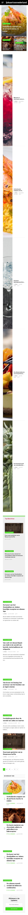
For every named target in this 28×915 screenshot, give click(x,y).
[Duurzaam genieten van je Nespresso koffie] (14, 528)
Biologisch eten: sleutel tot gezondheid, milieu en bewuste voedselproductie (14, 555)
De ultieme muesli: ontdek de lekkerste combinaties (14, 886)
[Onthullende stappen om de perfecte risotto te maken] (14, 20)
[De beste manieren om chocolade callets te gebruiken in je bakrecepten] (14, 815)
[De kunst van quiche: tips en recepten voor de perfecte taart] (20, 44)
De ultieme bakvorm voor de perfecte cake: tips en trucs (19, 374)
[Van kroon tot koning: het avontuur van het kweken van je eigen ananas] (14, 672)
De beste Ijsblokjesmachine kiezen (19, 282)
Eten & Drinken (9, 532)
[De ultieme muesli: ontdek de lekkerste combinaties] (14, 874)
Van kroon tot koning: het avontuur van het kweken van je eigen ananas (14, 685)
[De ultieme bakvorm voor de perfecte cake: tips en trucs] (7, 374)
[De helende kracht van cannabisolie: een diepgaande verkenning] (7, 466)
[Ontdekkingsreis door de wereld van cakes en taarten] (14, 708)
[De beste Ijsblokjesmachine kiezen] (7, 283)
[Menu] (3, 2)
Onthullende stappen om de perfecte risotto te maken (11, 29)
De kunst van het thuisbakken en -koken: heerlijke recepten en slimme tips (14, 575)
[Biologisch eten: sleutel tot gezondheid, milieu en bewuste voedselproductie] (14, 547)
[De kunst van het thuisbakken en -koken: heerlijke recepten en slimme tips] (14, 567)
